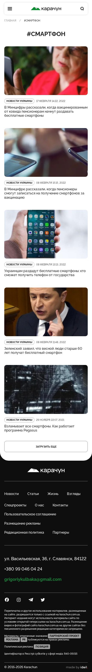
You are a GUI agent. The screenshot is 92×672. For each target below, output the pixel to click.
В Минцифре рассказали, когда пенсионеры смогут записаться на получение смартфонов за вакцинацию (44, 193)
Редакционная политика (24, 532)
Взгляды (73, 494)
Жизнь (52, 494)
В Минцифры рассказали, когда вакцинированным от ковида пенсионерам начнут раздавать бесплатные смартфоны (46, 111)
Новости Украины (19, 101)
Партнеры (61, 532)
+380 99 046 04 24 (23, 569)
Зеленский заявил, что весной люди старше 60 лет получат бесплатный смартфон (43, 351)
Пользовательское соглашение (30, 514)
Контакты (60, 505)
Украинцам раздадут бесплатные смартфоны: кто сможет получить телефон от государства (45, 273)
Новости (11, 494)
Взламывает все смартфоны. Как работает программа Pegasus (39, 428)
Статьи (33, 494)
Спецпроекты (15, 505)
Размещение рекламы (22, 523)
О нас (39, 505)
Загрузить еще (46, 446)
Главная (10, 20)
